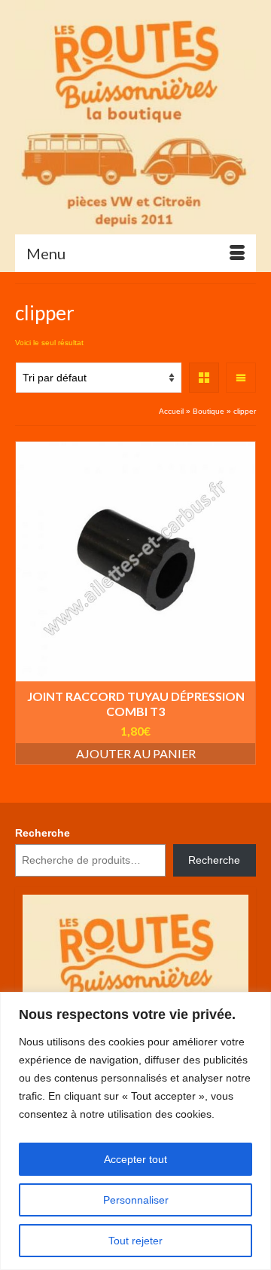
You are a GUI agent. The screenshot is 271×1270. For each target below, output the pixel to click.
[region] (135, 1131)
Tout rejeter (135, 1241)
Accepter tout (135, 1159)
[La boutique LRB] (135, 117)
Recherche (42, 833)
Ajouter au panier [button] (136, 753)
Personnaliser (136, 1200)
